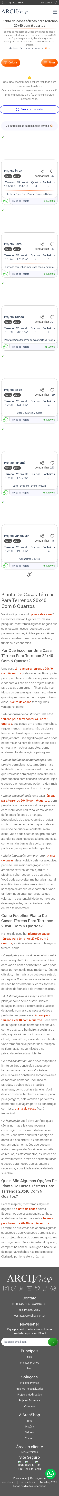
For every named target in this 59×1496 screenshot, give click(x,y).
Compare (29, 1406)
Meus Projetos (29, 1452)
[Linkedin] (21, 1288)
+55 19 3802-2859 (29, 1309)
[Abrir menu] (55, 11)
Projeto (13, 171)
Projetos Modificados (29, 1394)
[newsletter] (53, 1342)
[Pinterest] (53, 1288)
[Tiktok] (45, 1288)
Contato (29, 1438)
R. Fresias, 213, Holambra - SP (29, 1303)
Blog (29, 1368)
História (29, 1426)
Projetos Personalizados (29, 1388)
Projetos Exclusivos (29, 1400)
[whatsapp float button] (50, 1474)
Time (29, 1420)
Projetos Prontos (29, 1362)
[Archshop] (14, 12)
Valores (29, 1432)
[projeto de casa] (29, 151)
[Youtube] (29, 1288)
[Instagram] (6, 1288)
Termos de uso (27, 1482)
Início (29, 1356)
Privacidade (20, 1478)
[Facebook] (13, 1288)
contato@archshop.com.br (29, 1315)
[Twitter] (37, 1288)
